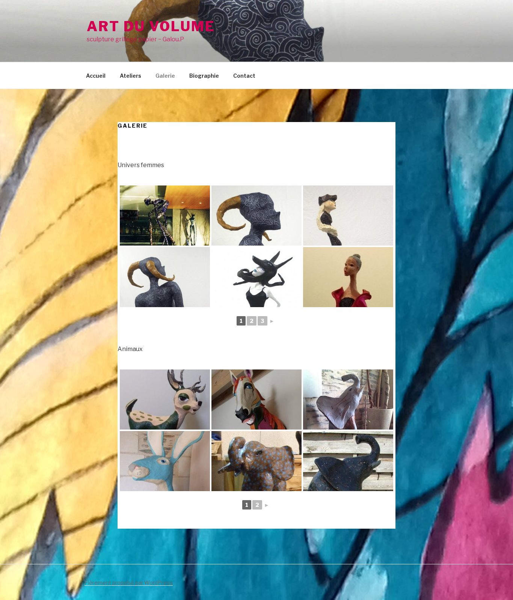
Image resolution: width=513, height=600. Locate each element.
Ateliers (130, 75)
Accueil (96, 75)
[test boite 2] (348, 277)
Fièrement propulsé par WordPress (128, 582)
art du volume (151, 26)
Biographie (204, 75)
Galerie (165, 75)
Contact (244, 75)
